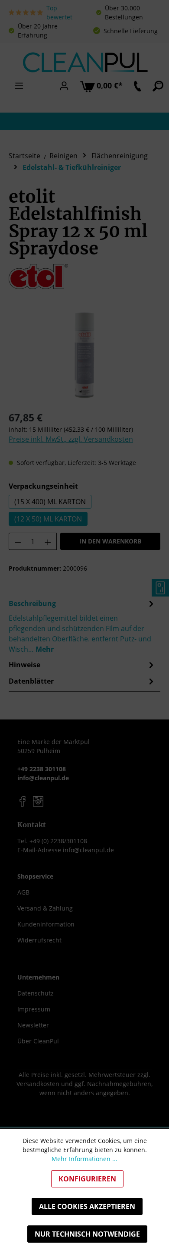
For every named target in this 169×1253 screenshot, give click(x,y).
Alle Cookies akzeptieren (87, 1206)
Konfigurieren (87, 1179)
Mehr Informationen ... (84, 1159)
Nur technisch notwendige (87, 1234)
